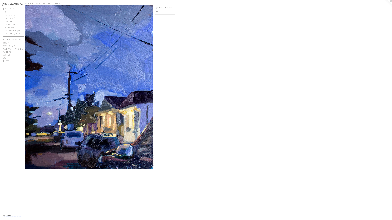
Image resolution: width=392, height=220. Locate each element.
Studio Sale (9, 27)
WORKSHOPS (9, 46)
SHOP (6, 42)
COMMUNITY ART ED (13, 49)
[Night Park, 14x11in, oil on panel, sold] (89, 87)
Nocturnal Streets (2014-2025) (49, 3)
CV (4, 58)
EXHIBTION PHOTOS (12, 39)
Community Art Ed (13, 33)
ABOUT (6, 55)
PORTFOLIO (8, 9)
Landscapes (10, 15)
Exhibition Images (12, 30)
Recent (8, 12)
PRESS (6, 61)
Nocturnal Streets (12, 18)
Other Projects (11, 24)
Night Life (9, 21)
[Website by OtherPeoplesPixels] (388, 4)
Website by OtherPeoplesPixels (12, 216)
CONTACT (8, 52)
